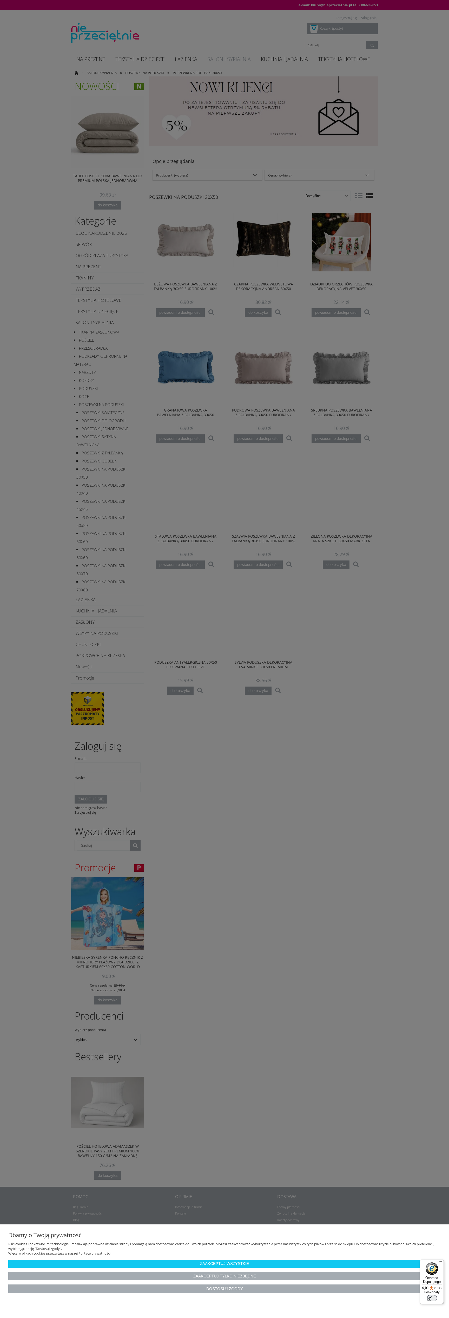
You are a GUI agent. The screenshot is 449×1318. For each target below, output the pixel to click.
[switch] (432, 1298)
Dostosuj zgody (224, 1289)
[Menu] (441, 1263)
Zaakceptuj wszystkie (224, 1263)
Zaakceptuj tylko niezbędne (224, 1276)
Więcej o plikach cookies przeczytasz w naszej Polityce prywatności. (59, 1253)
